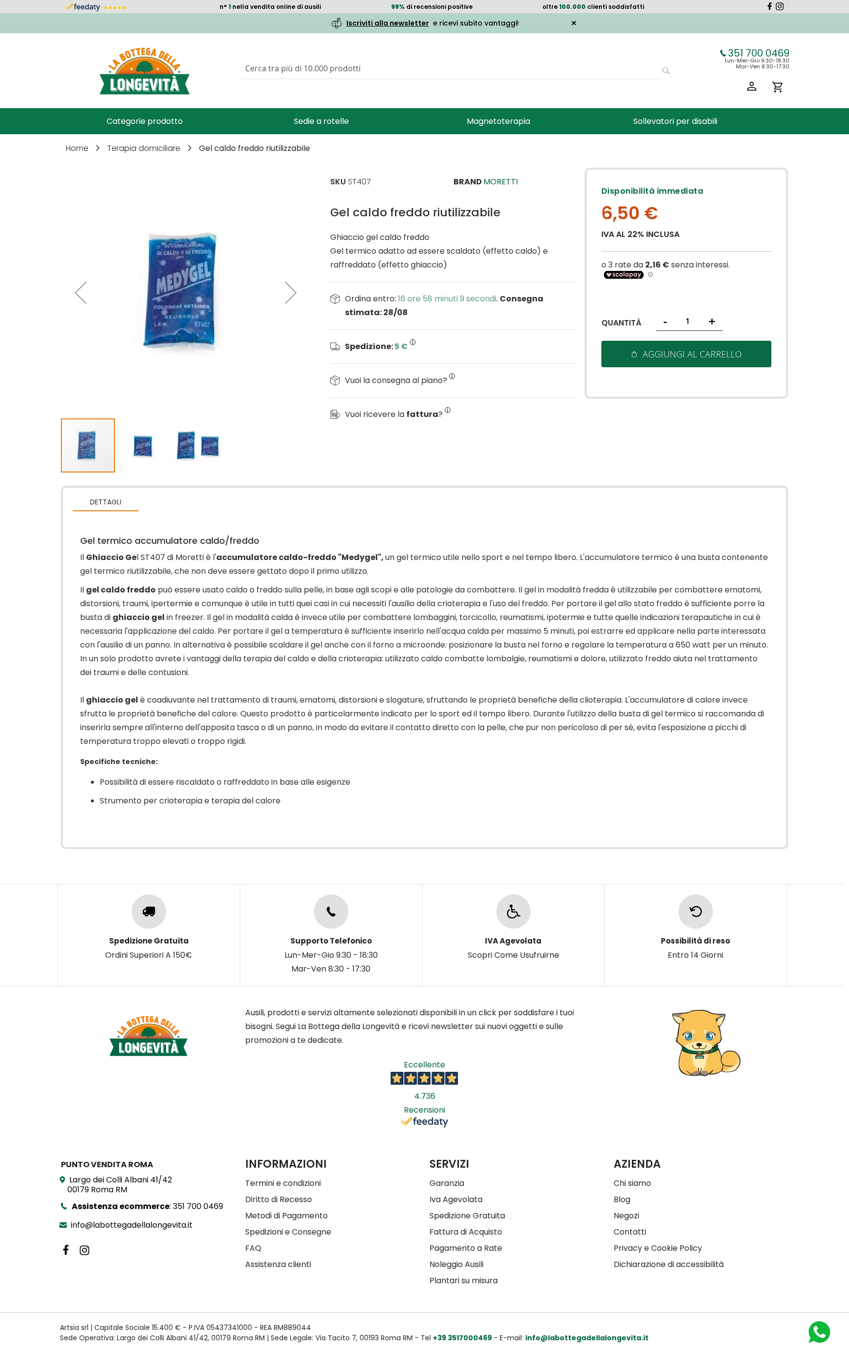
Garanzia (446, 1183)
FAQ (253, 1248)
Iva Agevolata (455, 1199)
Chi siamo (632, 1183)
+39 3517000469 (462, 1338)
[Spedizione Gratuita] (149, 911)
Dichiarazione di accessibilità (669, 1264)
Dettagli (105, 502)
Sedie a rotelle (321, 121)
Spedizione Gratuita (467, 1215)
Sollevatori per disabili (675, 121)
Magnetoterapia (498, 121)
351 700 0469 (759, 53)
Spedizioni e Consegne (288, 1232)
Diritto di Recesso (278, 1199)
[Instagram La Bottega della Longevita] (779, 7)
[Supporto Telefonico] (331, 911)
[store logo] (144, 70)
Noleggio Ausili (456, 1264)
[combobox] (451, 68)
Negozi (626, 1215)
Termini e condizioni (283, 1183)
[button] (80, 292)
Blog (622, 1199)
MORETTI (500, 181)
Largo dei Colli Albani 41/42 (119, 1184)
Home (78, 148)
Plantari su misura (463, 1280)
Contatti (630, 1232)
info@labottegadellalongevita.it (132, 1225)
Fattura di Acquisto (465, 1232)
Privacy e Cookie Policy (658, 1248)
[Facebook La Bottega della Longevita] (769, 7)
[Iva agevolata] (513, 911)
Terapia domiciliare (144, 148)
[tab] (106, 501)
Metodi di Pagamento (286, 1215)
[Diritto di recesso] (696, 911)
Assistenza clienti (278, 1264)
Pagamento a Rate (465, 1248)
